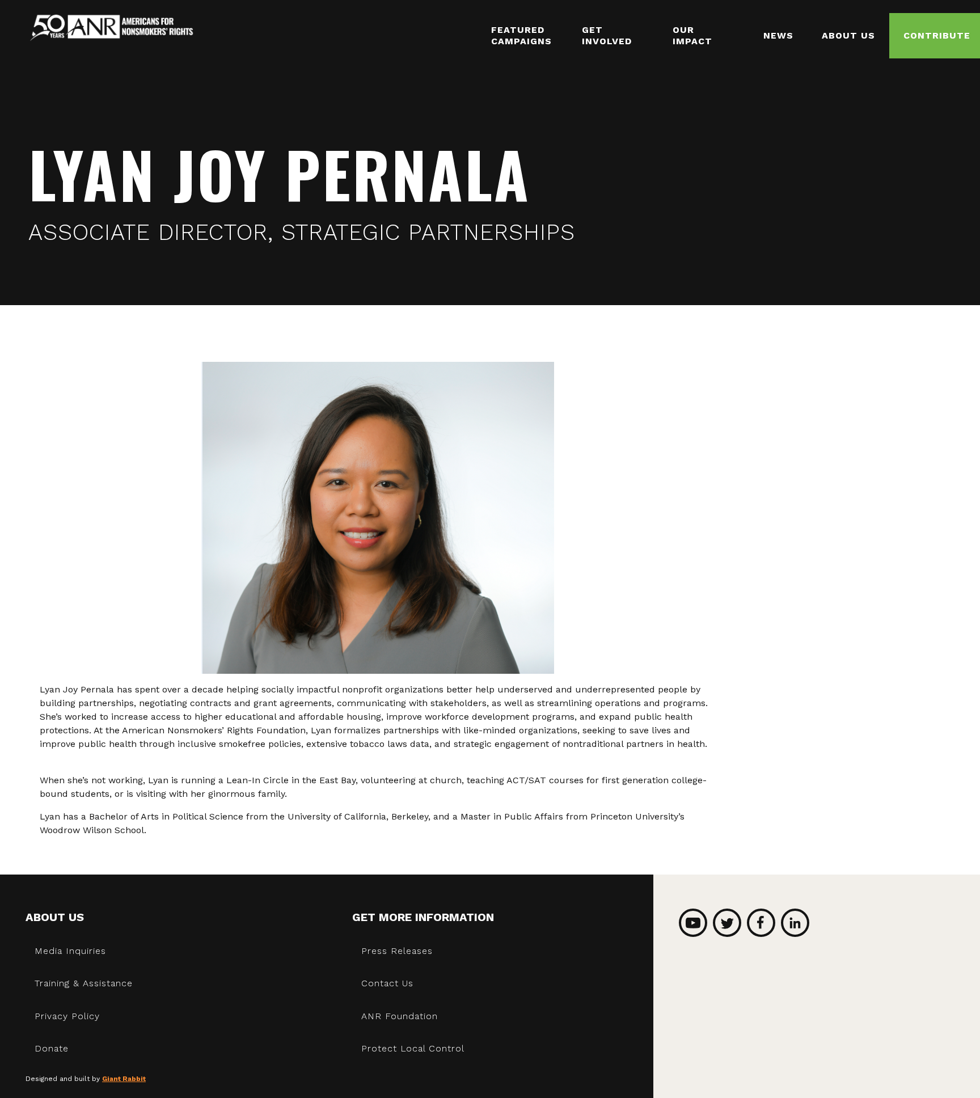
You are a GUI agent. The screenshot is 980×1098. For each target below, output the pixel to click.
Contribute (936, 35)
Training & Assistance (84, 983)
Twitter (727, 923)
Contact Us (387, 983)
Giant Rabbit (124, 1079)
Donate (52, 1048)
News (778, 35)
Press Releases (397, 950)
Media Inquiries (70, 950)
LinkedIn (795, 923)
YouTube (693, 923)
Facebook (761, 923)
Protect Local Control (412, 1048)
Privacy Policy (67, 1016)
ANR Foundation (399, 1016)
